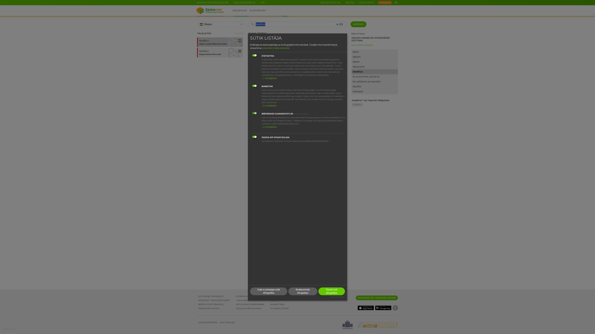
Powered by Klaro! (337, 297)
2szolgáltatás (269, 105)
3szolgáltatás (269, 127)
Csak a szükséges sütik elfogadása (268, 291)
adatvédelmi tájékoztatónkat (275, 48)
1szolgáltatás (269, 78)
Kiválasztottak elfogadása (303, 291)
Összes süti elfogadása (331, 291)
